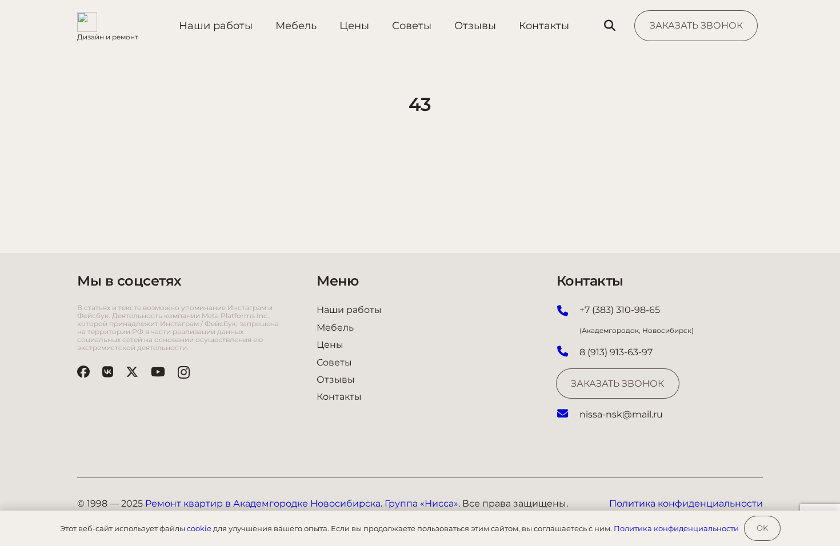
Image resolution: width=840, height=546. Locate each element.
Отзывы (336, 379)
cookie (199, 528)
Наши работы (349, 309)
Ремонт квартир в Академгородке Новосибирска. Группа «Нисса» (301, 503)
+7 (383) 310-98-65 (619, 309)
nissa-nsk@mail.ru (621, 414)
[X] (132, 372)
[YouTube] (158, 372)
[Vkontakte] (107, 372)
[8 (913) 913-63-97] (568, 352)
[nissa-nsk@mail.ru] (568, 415)
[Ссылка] (107, 25)
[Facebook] (83, 372)
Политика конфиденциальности (676, 528)
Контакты (339, 396)
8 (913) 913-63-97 (616, 352)
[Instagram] (184, 372)
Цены (330, 344)
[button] (609, 26)
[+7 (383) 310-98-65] (568, 312)
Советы (334, 362)
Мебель (335, 327)
